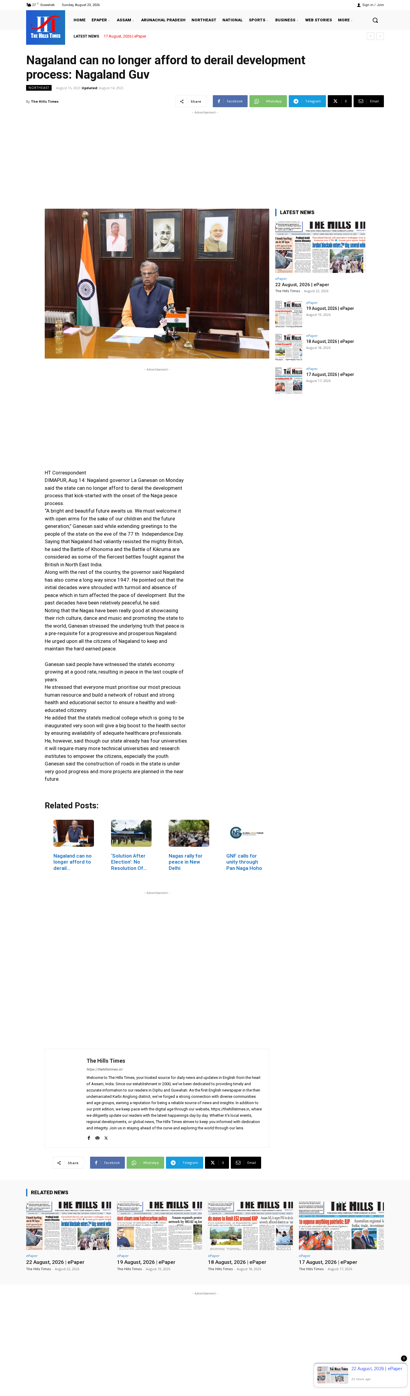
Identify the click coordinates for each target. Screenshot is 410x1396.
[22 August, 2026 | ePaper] (320, 247)
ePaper (281, 278)
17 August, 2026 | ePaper (125, 36)
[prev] (370, 36)
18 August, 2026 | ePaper (330, 341)
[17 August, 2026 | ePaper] (288, 380)
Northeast (39, 88)
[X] (106, 1136)
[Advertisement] (205, 158)
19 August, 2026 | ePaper (330, 308)
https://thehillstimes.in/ (104, 1069)
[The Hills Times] (46, 27)
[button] (375, 20)
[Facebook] (88, 1136)
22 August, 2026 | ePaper (302, 284)
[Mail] (97, 1136)
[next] (380, 36)
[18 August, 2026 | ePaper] (288, 347)
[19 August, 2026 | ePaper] (288, 314)
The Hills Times (45, 101)
